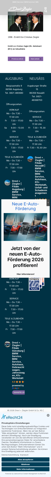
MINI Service (29, 2)
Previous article (17, 59)
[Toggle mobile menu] (45, 8)
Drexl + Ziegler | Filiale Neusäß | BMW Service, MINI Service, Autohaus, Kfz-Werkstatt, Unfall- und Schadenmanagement (41, 176)
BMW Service (18, 2)
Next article (35, 59)
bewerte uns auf (21, 392)
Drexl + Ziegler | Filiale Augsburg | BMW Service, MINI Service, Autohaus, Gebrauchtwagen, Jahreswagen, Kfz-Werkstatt (18, 199)
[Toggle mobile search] (45, 11)
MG (37, 2)
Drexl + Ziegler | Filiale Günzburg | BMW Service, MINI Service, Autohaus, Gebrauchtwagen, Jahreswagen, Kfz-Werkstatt (18, 360)
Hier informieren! (25, 274)
